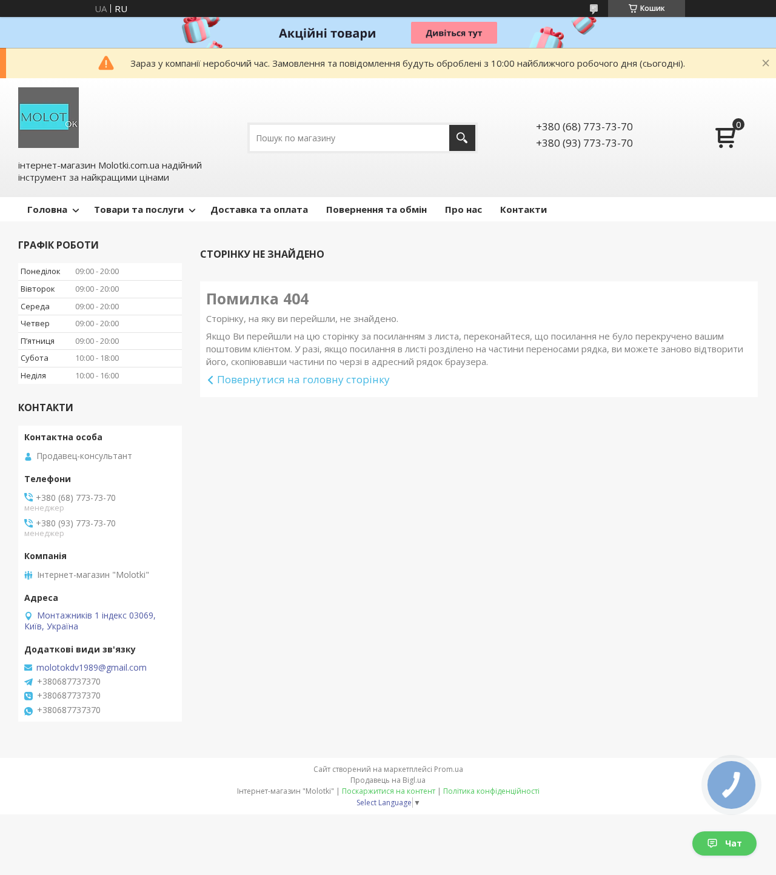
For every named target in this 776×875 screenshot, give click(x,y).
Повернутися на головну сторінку (303, 379)
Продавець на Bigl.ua (388, 780)
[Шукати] (462, 138)
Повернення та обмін (376, 209)
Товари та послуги (139, 209)
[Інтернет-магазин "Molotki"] (48, 117)
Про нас (463, 209)
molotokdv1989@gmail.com (91, 667)
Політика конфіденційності (491, 791)
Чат (733, 843)
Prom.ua (448, 769)
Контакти (523, 209)
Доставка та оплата (259, 209)
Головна (47, 209)
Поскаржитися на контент (388, 791)
